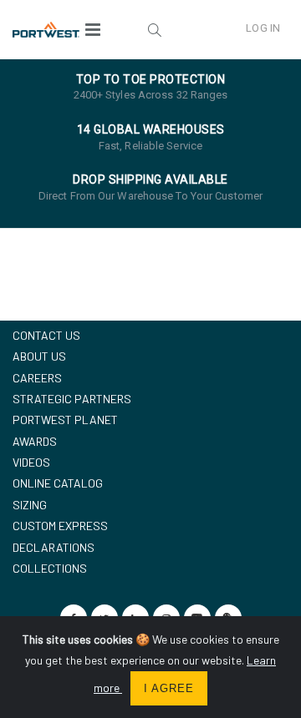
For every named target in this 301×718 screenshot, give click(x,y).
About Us (39, 356)
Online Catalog (58, 483)
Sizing (30, 505)
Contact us (46, 335)
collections (50, 568)
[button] (155, 29)
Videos (31, 462)
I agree (169, 688)
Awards (35, 441)
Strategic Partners (72, 399)
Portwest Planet (65, 419)
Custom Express (60, 525)
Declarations (53, 547)
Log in (263, 28)
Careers (37, 378)
